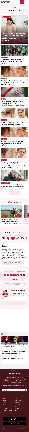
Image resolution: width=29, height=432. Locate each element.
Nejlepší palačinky (15, 385)
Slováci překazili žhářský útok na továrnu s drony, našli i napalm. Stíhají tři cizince (14, 359)
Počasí (22, 377)
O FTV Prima (6, 396)
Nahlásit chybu (6, 414)
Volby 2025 (16, 380)
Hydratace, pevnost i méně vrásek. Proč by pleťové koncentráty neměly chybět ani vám (12, 82)
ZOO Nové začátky (15, 379)
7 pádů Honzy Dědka (9, 380)
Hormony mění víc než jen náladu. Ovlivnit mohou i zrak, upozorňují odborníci (13, 37)
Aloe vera (19, 382)
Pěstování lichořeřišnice (10, 383)
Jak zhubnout (7, 375)
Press (15, 398)
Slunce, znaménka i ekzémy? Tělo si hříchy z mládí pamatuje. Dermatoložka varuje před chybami (12, 103)
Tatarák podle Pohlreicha (12, 382)
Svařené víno (21, 380)
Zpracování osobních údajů (19, 405)
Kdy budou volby (7, 379)
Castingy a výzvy (18, 400)
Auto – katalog (22, 379)
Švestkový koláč (23, 385)
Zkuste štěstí (14, 279)
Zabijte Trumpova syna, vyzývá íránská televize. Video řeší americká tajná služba (14, 345)
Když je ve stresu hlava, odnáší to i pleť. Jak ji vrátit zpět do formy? (12, 123)
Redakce (16, 410)
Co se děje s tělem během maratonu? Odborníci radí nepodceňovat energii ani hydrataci (12, 61)
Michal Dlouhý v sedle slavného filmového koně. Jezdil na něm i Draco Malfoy (11, 221)
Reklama (5, 400)
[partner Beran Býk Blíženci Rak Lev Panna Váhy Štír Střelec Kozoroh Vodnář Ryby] (20, 298)
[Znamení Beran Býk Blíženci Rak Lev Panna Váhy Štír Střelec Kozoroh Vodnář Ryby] (8, 298)
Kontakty (16, 402)
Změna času (14, 377)
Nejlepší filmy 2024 (14, 375)
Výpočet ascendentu (19, 383)
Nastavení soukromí (18, 414)
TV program (8, 377)
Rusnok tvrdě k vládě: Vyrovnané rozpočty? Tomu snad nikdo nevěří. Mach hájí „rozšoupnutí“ (14, 352)
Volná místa (5, 398)
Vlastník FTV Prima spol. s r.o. (7, 411)
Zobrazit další (14, 193)
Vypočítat (14, 303)
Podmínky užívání (7, 404)
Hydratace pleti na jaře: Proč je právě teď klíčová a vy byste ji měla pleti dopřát (13, 143)
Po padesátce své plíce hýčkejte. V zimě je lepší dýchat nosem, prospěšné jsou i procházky (13, 186)
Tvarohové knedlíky (7, 385)
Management (17, 396)
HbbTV (4, 402)
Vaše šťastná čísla (21, 271)
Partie (18, 377)
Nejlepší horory (21, 375)
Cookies (5, 408)
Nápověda (16, 408)
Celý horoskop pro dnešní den (12, 262)
